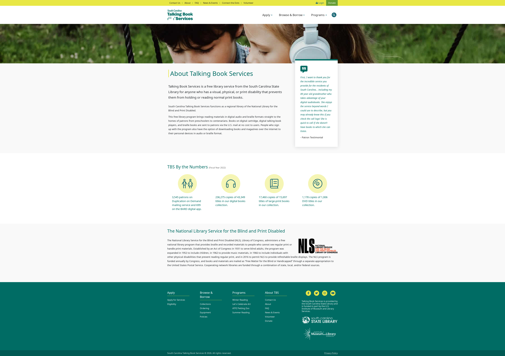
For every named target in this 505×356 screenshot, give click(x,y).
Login (321, 2)
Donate (332, 2)
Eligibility (171, 304)
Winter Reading (240, 299)
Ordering (204, 308)
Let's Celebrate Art (241, 304)
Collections (205, 304)
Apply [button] (266, 15)
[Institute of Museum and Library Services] (320, 334)
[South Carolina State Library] (320, 320)
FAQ (197, 2)
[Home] (181, 15)
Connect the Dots (230, 2)
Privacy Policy (331, 353)
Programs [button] (318, 15)
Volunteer (248, 2)
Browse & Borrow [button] (290, 15)
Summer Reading (241, 312)
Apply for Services (176, 299)
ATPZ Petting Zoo (240, 308)
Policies (203, 316)
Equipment (205, 312)
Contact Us (174, 2)
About (188, 2)
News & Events (210, 2)
